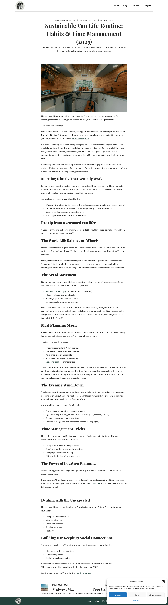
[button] (163, 582)
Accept (118, 595)
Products (135, 5)
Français (147, 5)
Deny (137, 595)
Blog (125, 5)
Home (116, 5)
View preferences (155, 595)
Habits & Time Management (65, 20)
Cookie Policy (136, 600)
